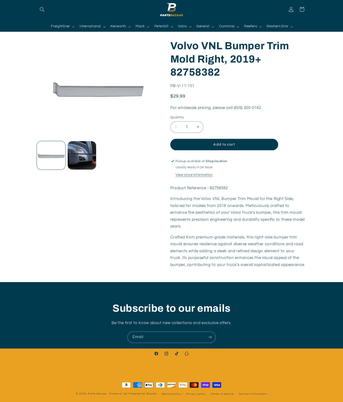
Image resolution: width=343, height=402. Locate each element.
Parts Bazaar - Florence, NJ (108, 393)
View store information (194, 175)
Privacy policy (196, 394)
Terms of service (222, 394)
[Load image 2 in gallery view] (82, 155)
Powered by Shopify (143, 393)
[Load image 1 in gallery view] (51, 155)
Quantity (177, 117)
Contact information (253, 394)
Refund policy (171, 394)
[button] (42, 9)
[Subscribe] (210, 337)
